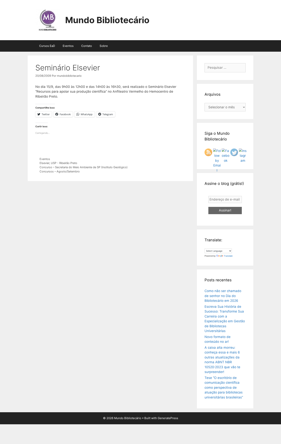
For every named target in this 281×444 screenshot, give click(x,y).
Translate (228, 256)
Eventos (68, 46)
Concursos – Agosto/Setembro (60, 171)
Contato (86, 46)
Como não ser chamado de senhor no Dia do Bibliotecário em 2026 (223, 296)
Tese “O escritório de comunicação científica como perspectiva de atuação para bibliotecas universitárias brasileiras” (224, 387)
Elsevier (44, 163)
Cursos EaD (47, 46)
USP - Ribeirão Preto (64, 163)
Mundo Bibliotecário (107, 20)
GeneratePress (168, 418)
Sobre (104, 46)
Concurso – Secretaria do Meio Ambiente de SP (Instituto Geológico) (84, 167)
